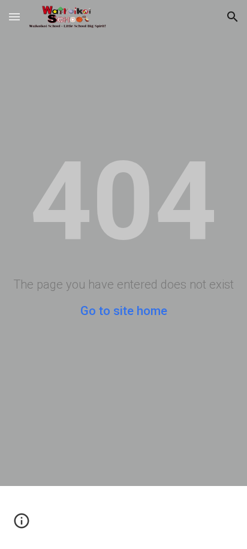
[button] (14, 16)
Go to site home (123, 311)
